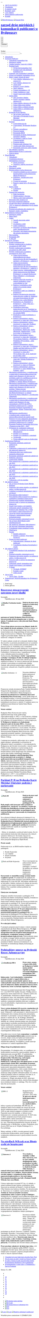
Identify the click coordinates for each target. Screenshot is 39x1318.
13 (6, 1282)
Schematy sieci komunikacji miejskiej (21, 73)
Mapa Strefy (13, 216)
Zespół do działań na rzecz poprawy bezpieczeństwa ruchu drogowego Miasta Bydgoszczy (25, 173)
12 (6, 1281)
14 (6, 1284)
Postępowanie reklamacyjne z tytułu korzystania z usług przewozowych (21, 510)
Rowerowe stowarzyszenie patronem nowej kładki (15, 591)
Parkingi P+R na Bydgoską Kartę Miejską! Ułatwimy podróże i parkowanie (19, 783)
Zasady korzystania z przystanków (20, 506)
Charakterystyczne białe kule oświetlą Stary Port (21, 1257)
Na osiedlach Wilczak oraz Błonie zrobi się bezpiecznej (19, 1142)
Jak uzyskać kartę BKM (21, 114)
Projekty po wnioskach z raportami (24, 435)
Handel (11, 532)
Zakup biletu (13, 96)
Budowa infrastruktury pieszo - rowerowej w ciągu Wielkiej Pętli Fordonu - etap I (24, 368)
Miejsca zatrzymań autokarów (23, 198)
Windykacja (13, 530)
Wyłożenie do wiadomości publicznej (21, 428)
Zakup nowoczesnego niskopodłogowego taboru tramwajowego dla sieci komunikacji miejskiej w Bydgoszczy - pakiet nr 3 (25, 258)
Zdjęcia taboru (14, 153)
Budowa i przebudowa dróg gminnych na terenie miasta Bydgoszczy (22, 287)
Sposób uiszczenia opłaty (21, 220)
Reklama (12, 485)
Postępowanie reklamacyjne (22, 144)
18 (6, 1292)
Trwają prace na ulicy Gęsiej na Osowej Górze (20, 1259)
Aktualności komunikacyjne (18, 60)
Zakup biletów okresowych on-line (24, 103)
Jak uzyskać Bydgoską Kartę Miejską (21, 484)
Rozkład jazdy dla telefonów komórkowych (22, 70)
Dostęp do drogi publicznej (18, 539)
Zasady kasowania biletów (22, 94)
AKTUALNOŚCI (11, 5)
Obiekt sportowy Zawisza (21, 196)
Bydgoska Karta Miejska (17, 112)
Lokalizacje (17, 188)
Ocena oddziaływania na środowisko (25, 439)
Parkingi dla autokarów (16, 192)
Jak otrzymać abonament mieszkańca (21, 526)
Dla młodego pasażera (16, 149)
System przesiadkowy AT (21, 90)
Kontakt (7, 16)
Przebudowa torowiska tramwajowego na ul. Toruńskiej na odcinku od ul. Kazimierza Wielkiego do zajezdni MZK (25, 310)
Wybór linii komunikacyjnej (22, 68)
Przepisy (12, 122)
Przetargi (12, 446)
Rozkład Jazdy (14, 66)
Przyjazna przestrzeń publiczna (19, 201)
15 (6, 1286)
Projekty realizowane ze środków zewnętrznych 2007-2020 (20, 249)
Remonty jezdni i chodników (18, 211)
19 (6, 1294)
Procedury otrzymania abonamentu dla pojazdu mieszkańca (24, 232)
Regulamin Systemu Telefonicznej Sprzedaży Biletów (24, 135)
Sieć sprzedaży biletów (20, 97)
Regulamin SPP (14, 237)
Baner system (13, 187)
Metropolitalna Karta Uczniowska (20, 151)
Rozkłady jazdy (10, 11)
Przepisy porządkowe (20, 129)
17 (6, 1290)
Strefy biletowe (18, 88)
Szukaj (3, 51)
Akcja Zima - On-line (16, 576)
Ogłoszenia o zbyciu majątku (18, 480)
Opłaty (11, 218)
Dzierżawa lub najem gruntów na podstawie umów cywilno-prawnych (23, 488)
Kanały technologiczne (16, 242)
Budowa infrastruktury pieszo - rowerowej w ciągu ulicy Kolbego (24, 323)
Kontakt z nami (18, 571)
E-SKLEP (12, 239)
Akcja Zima (9, 574)
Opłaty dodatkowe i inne (21, 92)
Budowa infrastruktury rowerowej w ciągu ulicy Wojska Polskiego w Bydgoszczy (25, 359)
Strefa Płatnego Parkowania (14, 213)
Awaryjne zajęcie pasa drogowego (20, 513)
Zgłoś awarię (17, 573)
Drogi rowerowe (18, 162)
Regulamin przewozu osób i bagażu (25, 148)
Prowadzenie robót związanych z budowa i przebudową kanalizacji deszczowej (23, 497)
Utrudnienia (9, 7)
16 (6, 1288)
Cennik (15, 222)
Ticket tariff (17, 84)
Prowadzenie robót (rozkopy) (18, 495)
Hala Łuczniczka (18, 194)
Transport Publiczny (11, 58)
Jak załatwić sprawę (11, 482)
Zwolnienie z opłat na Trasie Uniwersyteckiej (22, 139)
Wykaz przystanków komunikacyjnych (22, 75)
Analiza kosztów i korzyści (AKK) (20, 64)
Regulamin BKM (19, 120)
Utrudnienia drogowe (16, 159)
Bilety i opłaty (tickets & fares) (19, 77)
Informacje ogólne (15, 62)
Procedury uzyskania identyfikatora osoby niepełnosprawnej (25, 228)
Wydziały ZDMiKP (19, 569)
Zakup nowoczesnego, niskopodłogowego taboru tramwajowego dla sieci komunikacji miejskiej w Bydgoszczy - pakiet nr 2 (25, 265)
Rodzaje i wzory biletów (21, 86)
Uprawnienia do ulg (19, 123)
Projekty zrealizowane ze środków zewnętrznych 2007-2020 (20, 245)
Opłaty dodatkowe (19, 226)
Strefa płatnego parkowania (14, 14)
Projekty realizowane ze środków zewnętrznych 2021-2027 (20, 252)
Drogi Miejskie (10, 155)
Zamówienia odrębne (16, 459)
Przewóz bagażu (18, 131)
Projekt (15, 190)
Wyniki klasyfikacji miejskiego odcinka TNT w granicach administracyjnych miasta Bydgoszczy (23, 205)
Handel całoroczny (19, 534)
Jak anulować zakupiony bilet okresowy (22, 524)
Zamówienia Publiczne (12, 441)
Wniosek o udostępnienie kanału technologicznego (19, 516)
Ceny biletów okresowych (22, 83)
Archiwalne (17, 437)
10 (6, 1277)
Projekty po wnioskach (20, 433)
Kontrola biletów (18, 142)
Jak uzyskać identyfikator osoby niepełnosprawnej (19, 522)
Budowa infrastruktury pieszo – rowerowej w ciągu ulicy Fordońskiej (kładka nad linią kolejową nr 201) (25, 346)
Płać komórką (13, 235)
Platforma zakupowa (16, 458)
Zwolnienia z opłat (19, 224)
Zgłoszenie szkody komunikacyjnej (20, 508)
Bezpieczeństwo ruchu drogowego (20, 170)
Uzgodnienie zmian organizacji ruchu (21, 528)
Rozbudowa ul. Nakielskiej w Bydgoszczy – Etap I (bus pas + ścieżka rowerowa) (23, 303)
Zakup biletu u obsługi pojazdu (23, 107)
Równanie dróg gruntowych (18, 200)
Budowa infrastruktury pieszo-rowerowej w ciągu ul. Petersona (24, 364)
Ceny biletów (9, 13)
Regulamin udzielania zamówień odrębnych (23, 456)
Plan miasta (13, 166)
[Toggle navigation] (1, 2)
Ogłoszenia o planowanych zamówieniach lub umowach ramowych (23, 449)
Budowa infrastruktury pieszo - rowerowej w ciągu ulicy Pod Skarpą (25, 319)
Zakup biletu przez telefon (21, 105)
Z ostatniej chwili (10, 9)
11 (6, 1279)
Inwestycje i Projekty (12, 240)
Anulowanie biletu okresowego (23, 146)
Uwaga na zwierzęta (20, 181)
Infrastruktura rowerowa (17, 161)
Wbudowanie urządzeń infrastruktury (21, 500)
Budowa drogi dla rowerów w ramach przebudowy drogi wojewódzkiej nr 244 (23, 281)
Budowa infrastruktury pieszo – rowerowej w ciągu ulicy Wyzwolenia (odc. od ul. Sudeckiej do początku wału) (24, 352)
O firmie (12, 567)
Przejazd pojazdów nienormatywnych (21, 519)
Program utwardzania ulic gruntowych (21, 209)
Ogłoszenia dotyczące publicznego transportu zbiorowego (20, 453)
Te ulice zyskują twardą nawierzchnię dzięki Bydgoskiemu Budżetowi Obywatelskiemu (19, 1261)
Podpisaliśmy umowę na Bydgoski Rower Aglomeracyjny (19, 951)
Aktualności (9, 57)
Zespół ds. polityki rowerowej (23, 164)
